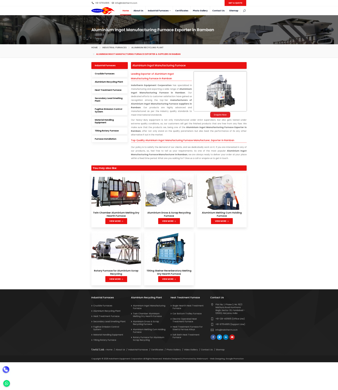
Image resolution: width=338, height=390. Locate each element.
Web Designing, (217, 358)
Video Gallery (191, 349)
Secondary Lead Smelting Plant (109, 99)
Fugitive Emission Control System (108, 110)
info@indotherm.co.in (126, 2)
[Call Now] (6, 373)
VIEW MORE (115, 221)
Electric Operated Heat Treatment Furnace (185, 320)
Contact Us (218, 10)
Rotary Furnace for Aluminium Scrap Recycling (116, 272)
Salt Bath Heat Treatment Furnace (186, 336)
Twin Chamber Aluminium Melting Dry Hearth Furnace (116, 214)
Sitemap (233, 10)
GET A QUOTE (235, 3)
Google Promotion (235, 358)
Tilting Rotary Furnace (107, 130)
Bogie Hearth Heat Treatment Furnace (188, 307)
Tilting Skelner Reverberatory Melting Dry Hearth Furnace (169, 272)
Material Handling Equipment (104, 121)
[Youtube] (232, 337)
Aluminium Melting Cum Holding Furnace (222, 214)
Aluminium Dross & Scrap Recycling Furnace (169, 214)
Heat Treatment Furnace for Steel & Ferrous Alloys (188, 328)
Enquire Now (220, 114)
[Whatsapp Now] (6, 383)
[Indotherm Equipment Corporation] (103, 10)
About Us (138, 10)
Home (126, 10)
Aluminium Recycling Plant (147, 47)
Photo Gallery (200, 10)
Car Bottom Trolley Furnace (187, 313)
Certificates (181, 10)
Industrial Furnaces (158, 10)
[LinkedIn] (225, 337)
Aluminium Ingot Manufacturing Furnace (149, 307)
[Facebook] (213, 337)
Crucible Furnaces (104, 73)
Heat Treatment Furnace (108, 90)
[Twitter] (219, 337)
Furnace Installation (105, 138)
